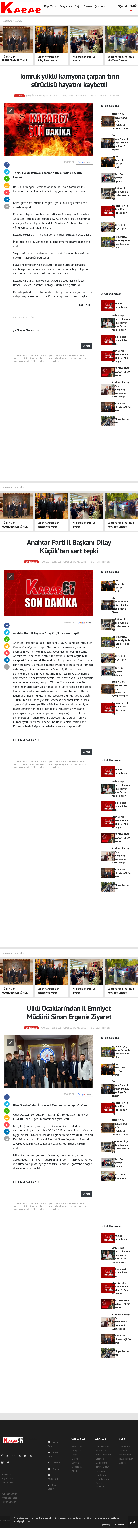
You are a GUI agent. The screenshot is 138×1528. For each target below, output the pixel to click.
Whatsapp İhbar (9, 1497)
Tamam (120, 1524)
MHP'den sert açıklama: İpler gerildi (119, 340)
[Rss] (32, 1455)
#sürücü (34, 317)
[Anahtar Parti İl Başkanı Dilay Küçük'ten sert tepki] (48, 592)
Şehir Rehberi (102, 1479)
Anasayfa (7, 20)
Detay (107, 1524)
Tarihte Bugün (102, 1466)
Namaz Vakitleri (103, 1454)
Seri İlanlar (101, 1474)
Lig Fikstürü (101, 1462)
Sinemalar (101, 1470)
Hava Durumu (102, 1446)
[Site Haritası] (3, 1462)
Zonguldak (66, 6)
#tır (14, 317)
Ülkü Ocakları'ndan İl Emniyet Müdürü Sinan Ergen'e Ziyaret (120, 142)
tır (55, 253)
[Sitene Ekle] (9, 1462)
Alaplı (74, 1470)
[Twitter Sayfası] (8, 1455)
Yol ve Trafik (102, 1450)
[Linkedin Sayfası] (26, 1455)
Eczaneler (100, 1458)
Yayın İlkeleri (8, 1478)
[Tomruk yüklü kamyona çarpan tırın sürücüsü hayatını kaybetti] (48, 129)
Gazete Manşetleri (101, 1485)
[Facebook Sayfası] (3, 1455)
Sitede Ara (124, 1446)
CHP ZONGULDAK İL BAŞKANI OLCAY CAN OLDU (121, 372)
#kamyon (23, 317)
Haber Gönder (9, 1501)
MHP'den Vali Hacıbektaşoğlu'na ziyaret (121, 407)
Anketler (123, 1450)
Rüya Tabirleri (126, 1458)
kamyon (41, 280)
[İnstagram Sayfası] (15, 1455)
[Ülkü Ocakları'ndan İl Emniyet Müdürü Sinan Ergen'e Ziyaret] (48, 1061)
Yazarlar (56, 1462)
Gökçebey (77, 1466)
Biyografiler (125, 1454)
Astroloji (123, 1462)
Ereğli (78, 6)
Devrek (88, 6)
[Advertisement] (115, 274)
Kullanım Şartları (10, 1493)
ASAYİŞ (18, 20)
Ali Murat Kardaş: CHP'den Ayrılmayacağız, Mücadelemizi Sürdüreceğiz (121, 389)
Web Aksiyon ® (128, 1522)
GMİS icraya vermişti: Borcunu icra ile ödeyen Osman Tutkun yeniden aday (121, 322)
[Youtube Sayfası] (21, 1455)
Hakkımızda (7, 1474)
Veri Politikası (8, 1482)
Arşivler (56, 1468)
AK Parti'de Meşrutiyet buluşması (118, 178)
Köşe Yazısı (50, 6)
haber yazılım (6, 1524)
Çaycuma (100, 6)
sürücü (70, 234)
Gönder (86, 345)
